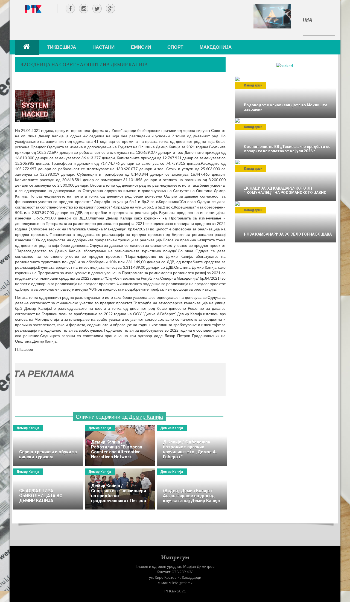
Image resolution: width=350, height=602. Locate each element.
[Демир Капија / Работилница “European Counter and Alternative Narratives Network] (120, 445)
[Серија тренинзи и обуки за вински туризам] (48, 445)
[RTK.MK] (33, 9)
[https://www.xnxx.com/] (272, 15)
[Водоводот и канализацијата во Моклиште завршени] (285, 97)
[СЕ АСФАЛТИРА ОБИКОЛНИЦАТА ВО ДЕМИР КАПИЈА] (48, 489)
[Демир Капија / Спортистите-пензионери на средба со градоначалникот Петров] (120, 489)
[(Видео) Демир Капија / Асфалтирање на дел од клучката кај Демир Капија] (192, 489)
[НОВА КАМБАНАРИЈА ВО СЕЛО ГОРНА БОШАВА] (285, 221)
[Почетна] (27, 47)
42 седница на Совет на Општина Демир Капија (84, 64)
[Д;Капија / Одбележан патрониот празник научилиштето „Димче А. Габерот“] (192, 445)
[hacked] (284, 65)
